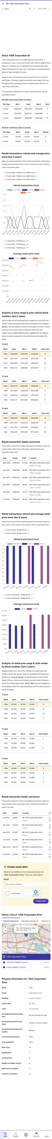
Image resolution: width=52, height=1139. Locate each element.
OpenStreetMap (44, 953)
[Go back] (3, 3)
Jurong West (33, 1009)
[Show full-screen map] (5, 949)
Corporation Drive (35, 993)
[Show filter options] (5, 9)
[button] (28, 936)
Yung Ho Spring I (35, 998)
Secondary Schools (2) (29, 921)
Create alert (41, 901)
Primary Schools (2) (11, 921)
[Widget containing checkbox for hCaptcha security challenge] (22, 893)
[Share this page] (30, 8)
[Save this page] (34, 8)
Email (6, 879)
